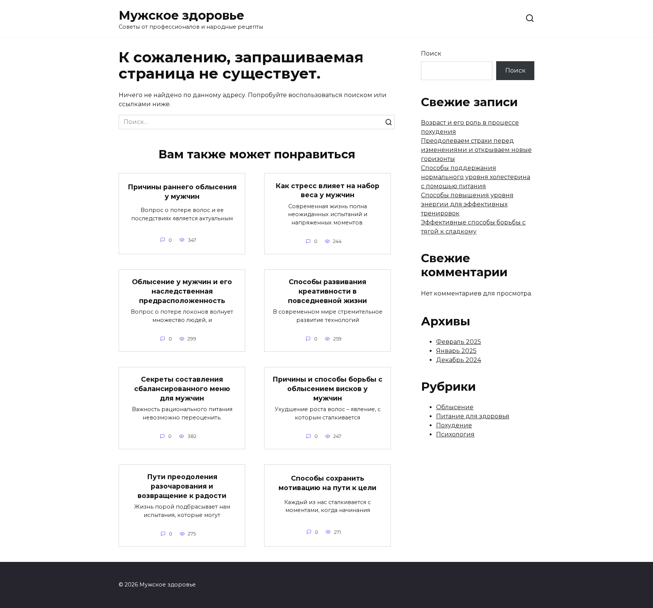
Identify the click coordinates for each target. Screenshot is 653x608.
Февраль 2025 (458, 341)
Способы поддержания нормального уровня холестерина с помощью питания (475, 177)
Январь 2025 (456, 350)
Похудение (454, 425)
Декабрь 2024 (458, 360)
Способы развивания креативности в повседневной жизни (327, 291)
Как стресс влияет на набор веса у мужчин (327, 190)
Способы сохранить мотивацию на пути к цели (327, 483)
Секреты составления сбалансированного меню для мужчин (182, 388)
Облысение (455, 407)
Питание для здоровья (472, 416)
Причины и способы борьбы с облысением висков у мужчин (327, 388)
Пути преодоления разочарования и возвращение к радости (182, 486)
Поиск (431, 53)
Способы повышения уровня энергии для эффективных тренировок (467, 204)
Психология (455, 434)
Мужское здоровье (181, 15)
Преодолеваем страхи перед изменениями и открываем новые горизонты (476, 149)
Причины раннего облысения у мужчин (182, 191)
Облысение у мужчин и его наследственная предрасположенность (182, 291)
